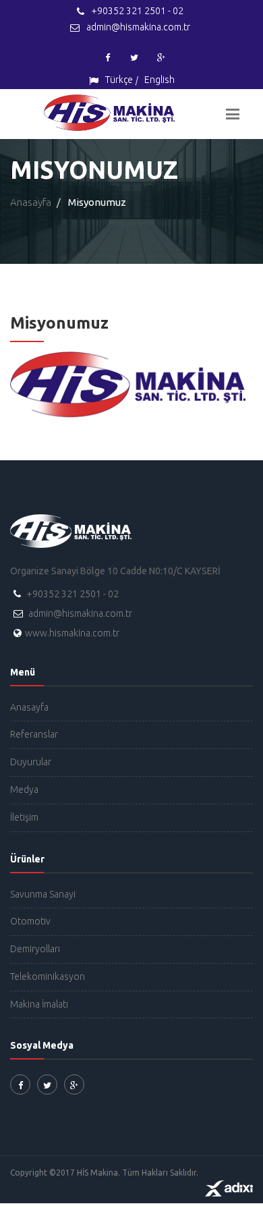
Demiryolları (35, 948)
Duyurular (30, 762)
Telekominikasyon (47, 976)
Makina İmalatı (39, 1004)
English (159, 79)
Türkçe (119, 79)
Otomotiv (30, 921)
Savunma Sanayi (43, 894)
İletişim (24, 817)
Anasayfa (30, 202)
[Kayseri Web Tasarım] (229, 1187)
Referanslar (34, 734)
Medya (24, 789)
